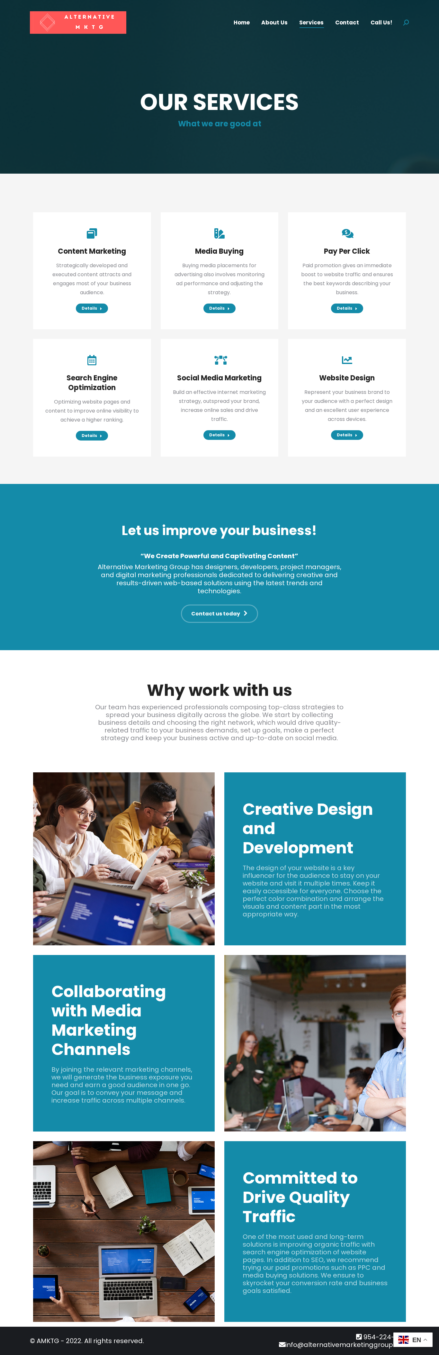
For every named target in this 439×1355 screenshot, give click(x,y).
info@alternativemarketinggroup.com (347, 1344)
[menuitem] (241, 22)
